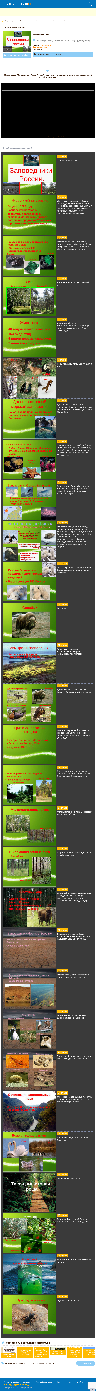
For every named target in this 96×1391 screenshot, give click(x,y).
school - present (19, 4)
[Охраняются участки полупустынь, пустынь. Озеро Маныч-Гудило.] (29, 1008)
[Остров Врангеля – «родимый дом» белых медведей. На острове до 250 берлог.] (29, 601)
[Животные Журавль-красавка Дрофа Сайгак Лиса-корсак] (29, 1049)
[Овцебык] (29, 641)
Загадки (60, 1382)
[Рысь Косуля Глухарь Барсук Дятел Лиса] (29, 397)
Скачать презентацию (50, 54)
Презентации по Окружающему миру (42, 46)
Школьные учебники (76, 1382)
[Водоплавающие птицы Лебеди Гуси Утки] (29, 1171)
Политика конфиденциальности (18, 1382)
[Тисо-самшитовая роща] (29, 1211)
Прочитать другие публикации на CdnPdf (48, 137)
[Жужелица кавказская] (29, 1334)
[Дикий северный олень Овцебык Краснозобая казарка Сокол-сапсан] (29, 723)
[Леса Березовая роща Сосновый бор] (29, 316)
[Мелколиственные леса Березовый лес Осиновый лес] (29, 845)
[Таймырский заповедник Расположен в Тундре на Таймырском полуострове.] (29, 682)
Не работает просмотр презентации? (17, 148)
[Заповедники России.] (29, 193)
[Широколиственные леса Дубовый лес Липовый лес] (29, 886)
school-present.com (17, 1385)
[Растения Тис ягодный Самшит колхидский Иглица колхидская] (29, 1252)
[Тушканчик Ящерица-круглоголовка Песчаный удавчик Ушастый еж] (29, 1089)
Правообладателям (44, 1382)
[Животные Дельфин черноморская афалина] (29, 1293)
